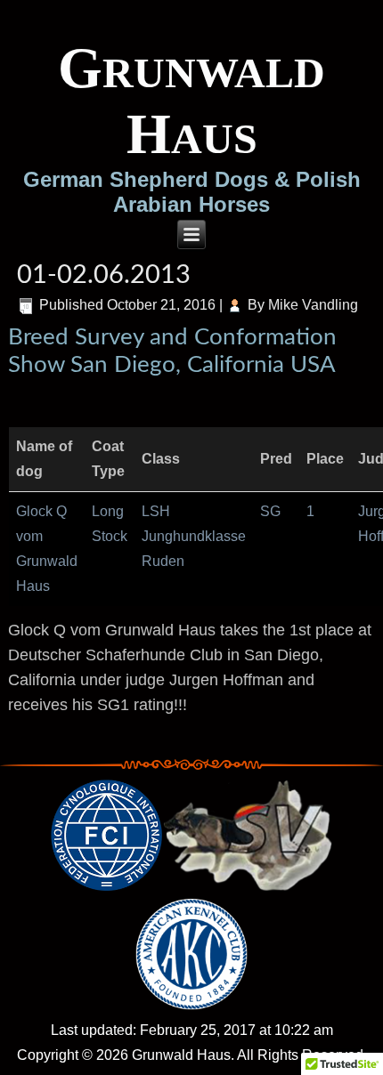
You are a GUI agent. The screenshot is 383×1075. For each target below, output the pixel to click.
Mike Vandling (313, 304)
